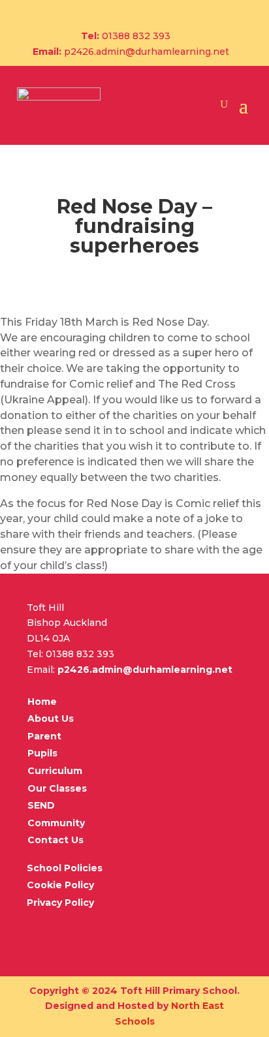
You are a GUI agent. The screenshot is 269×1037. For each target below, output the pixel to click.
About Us (50, 718)
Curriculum (54, 771)
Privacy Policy (60, 902)
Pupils (42, 753)
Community (56, 823)
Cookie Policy (60, 885)
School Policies (65, 868)
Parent (44, 736)
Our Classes (57, 788)
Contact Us (55, 840)
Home (42, 701)
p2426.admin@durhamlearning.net (146, 51)
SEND (41, 805)
